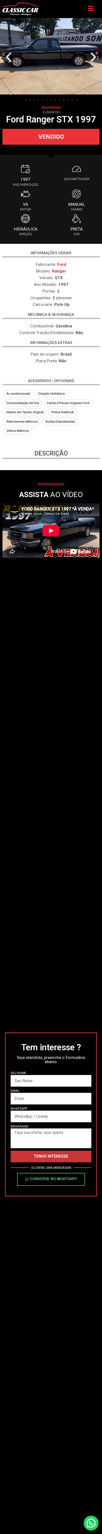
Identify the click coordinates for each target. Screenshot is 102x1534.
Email (15, 1091)
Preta (77, 229)
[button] (8, 57)
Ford (61, 264)
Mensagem (19, 1126)
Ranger (59, 271)
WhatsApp (19, 1108)
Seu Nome (18, 1073)
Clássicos (51, 112)
